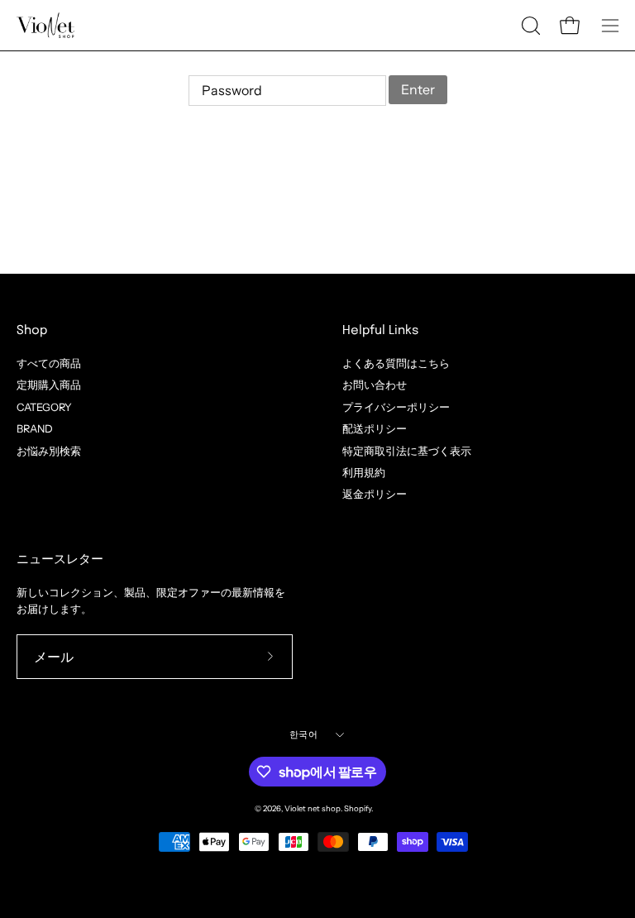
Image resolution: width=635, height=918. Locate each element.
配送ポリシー (374, 429)
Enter (418, 89)
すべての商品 (49, 363)
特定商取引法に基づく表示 (406, 450)
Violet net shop (312, 808)
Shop (32, 330)
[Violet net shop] (45, 25)
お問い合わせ (374, 385)
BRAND (35, 429)
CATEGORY (44, 406)
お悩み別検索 (49, 450)
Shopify (357, 808)
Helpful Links (380, 330)
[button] (529, 25)
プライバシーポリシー (396, 406)
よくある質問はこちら (396, 363)
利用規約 (363, 472)
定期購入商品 (49, 385)
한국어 (303, 734)
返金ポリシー (374, 494)
